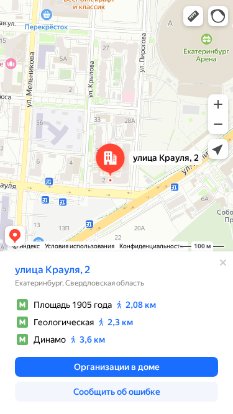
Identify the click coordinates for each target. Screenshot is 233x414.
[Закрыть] (223, 263)
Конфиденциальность (151, 246)
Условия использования (79, 246)
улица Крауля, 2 (52, 270)
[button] (193, 16)
